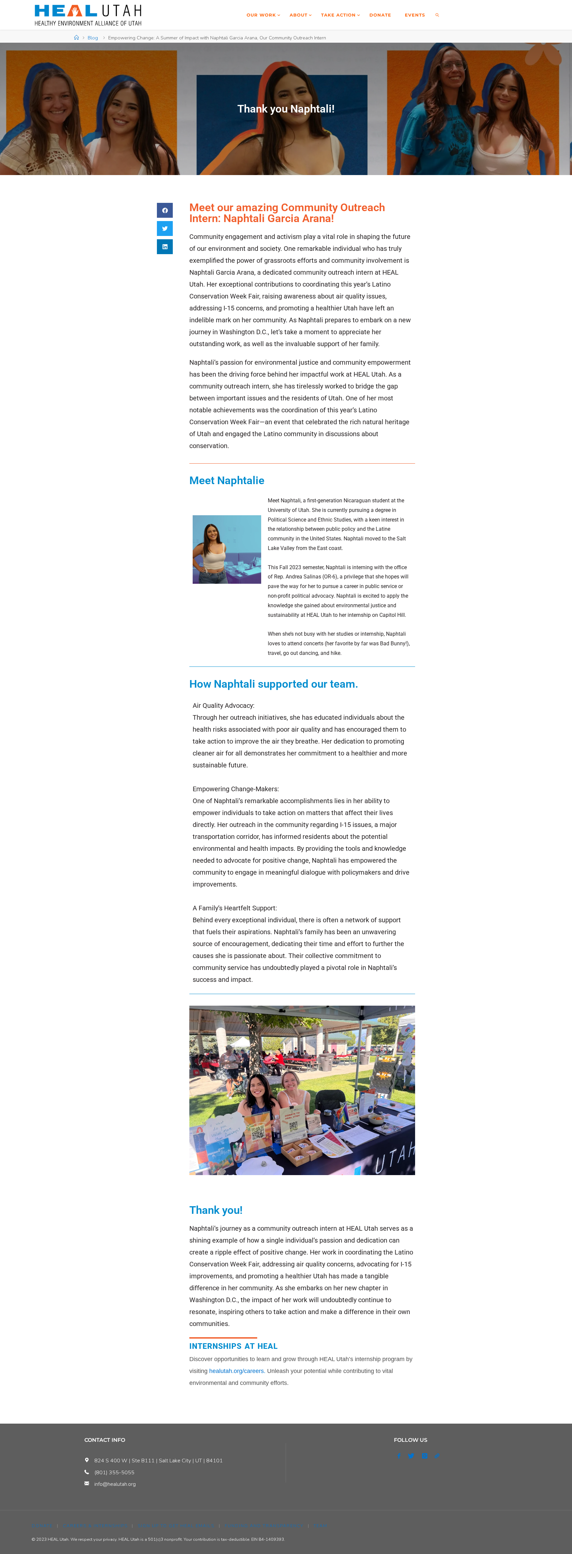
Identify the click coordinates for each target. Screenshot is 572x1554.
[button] (165, 210)
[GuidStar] (437, 1456)
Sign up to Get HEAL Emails (176, 1526)
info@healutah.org (115, 1484)
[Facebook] (399, 1456)
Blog (93, 37)
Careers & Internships (95, 1526)
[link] (437, 15)
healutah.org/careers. (237, 1371)
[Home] (76, 37)
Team (320, 1526)
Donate (42, 1526)
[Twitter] (411, 1456)
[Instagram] (424, 1456)
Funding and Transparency (264, 1526)
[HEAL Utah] (88, 15)
